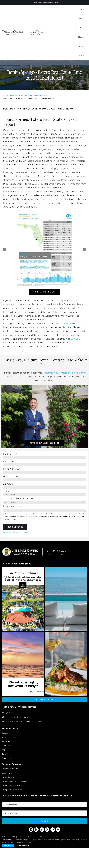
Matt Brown (66, 323)
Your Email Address (13, 800)
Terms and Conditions (77, 837)
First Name (10, 454)
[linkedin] (36, 829)
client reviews (76, 342)
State (6, 491)
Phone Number (11, 476)
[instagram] (31, 829)
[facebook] (42, 829)
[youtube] (52, 829)
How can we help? (13, 506)
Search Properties (23, 845)
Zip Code (8, 484)
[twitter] (47, 829)
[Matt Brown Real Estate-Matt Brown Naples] (24, 30)
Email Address (11, 469)
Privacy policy (61, 837)
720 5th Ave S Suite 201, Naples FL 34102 (24, 722)
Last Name (9, 461)
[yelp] (58, 829)
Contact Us (8, 845)
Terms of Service (22, 532)
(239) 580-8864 (12, 713)
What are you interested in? (18, 498)
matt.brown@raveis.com (17, 717)
